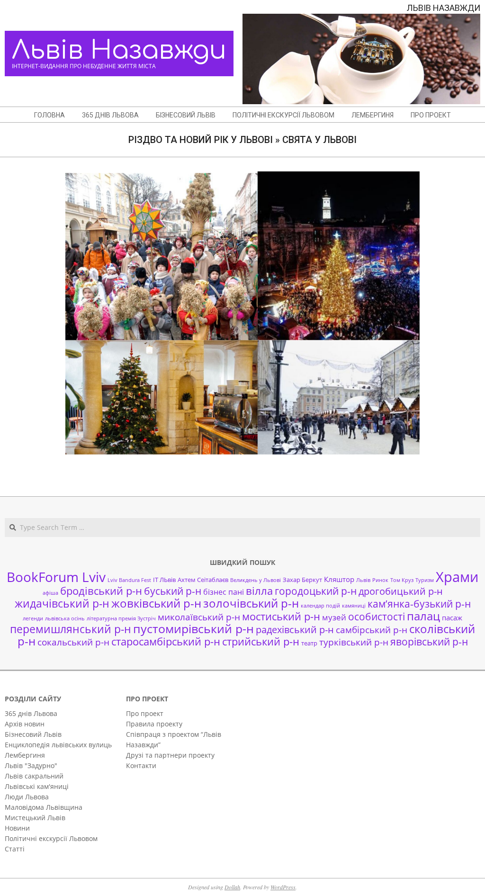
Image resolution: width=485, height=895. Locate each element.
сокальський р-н (73, 641)
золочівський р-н (251, 603)
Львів (363, 580)
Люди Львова (27, 796)
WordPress (283, 887)
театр (309, 643)
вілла (259, 591)
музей (334, 617)
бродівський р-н (101, 590)
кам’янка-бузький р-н (419, 603)
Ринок (380, 580)
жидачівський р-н (62, 603)
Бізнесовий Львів (33, 734)
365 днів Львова (31, 713)
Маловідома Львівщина (43, 807)
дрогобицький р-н (401, 591)
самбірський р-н (371, 629)
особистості (376, 616)
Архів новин (25, 723)
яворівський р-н (429, 641)
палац (423, 616)
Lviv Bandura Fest (129, 580)
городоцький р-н (316, 591)
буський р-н (172, 591)
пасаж (452, 617)
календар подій (320, 605)
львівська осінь (65, 618)
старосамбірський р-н (165, 641)
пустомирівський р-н (193, 628)
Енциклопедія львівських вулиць (58, 744)
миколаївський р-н (199, 616)
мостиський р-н (281, 616)
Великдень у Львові (255, 580)
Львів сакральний (34, 775)
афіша (50, 593)
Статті (15, 848)
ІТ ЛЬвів (164, 579)
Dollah (232, 887)
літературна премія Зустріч (121, 618)
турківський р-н (353, 642)
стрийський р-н (260, 641)
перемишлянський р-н (70, 628)
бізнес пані (223, 592)
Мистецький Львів (35, 817)
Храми (457, 576)
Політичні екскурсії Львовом (51, 838)
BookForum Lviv (56, 577)
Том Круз (401, 580)
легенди (33, 618)
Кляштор (339, 579)
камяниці (354, 605)
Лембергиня (25, 755)
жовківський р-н (156, 603)
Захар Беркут (302, 579)
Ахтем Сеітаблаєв (203, 579)
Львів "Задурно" (31, 765)
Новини (17, 827)
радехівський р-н (295, 629)
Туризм (424, 580)
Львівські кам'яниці (37, 786)
